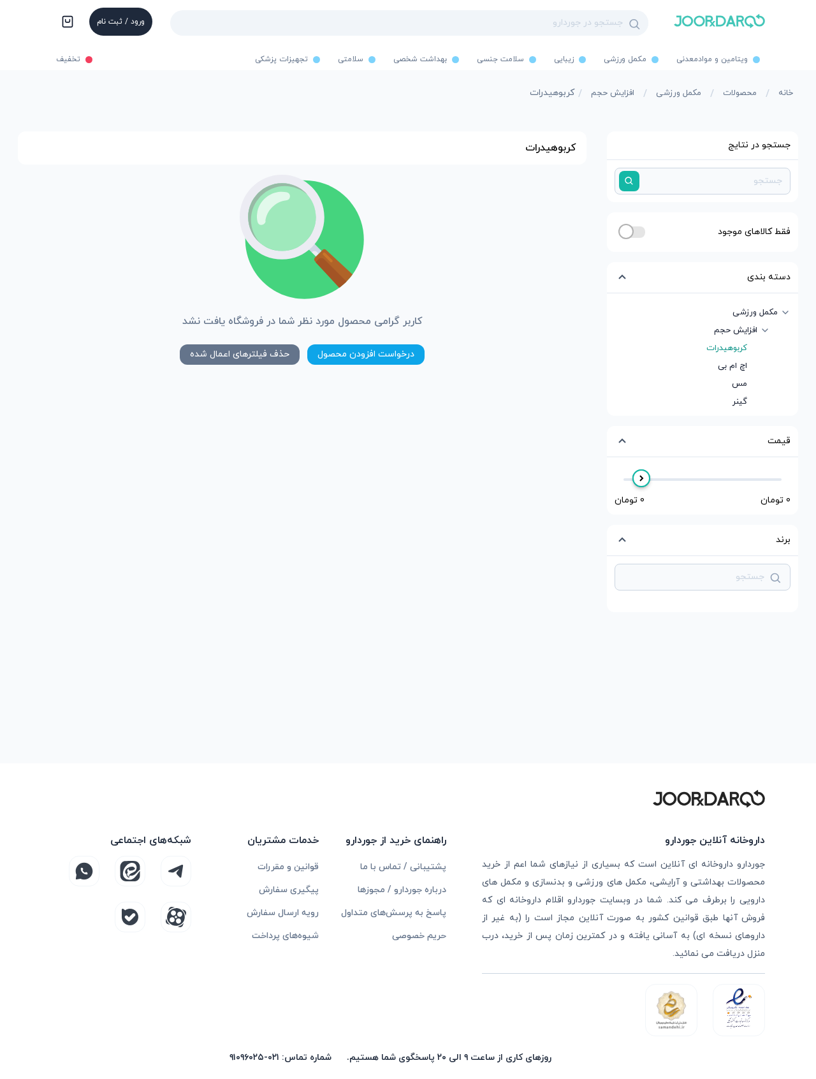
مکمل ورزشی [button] (755, 312)
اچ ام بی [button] (732, 366)
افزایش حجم (612, 93)
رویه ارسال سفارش (283, 913)
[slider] (641, 478)
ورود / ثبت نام (121, 22)
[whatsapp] (84, 871)
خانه (785, 93)
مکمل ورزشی (678, 93)
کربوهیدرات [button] (726, 348)
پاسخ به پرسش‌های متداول (393, 913)
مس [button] (739, 384)
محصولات (740, 93)
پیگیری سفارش (289, 890)
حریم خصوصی (419, 936)
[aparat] (176, 917)
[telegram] (176, 871)
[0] (66, 23)
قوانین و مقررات (288, 867)
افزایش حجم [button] (735, 330)
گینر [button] (739, 401)
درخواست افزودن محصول (365, 354)
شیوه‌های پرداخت (285, 936)
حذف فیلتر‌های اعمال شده (239, 354)
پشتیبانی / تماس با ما (403, 867)
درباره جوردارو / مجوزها (402, 890)
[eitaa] (130, 871)
